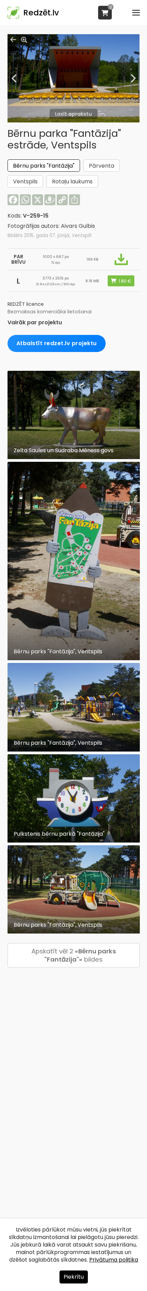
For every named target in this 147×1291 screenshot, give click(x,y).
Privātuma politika (113, 1260)
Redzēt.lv (41, 12)
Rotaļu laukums (72, 181)
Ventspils (25, 181)
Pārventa (101, 166)
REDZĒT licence (26, 304)
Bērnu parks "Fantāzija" (44, 166)
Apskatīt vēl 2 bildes (73, 955)
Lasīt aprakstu (73, 113)
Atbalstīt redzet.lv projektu (56, 343)
